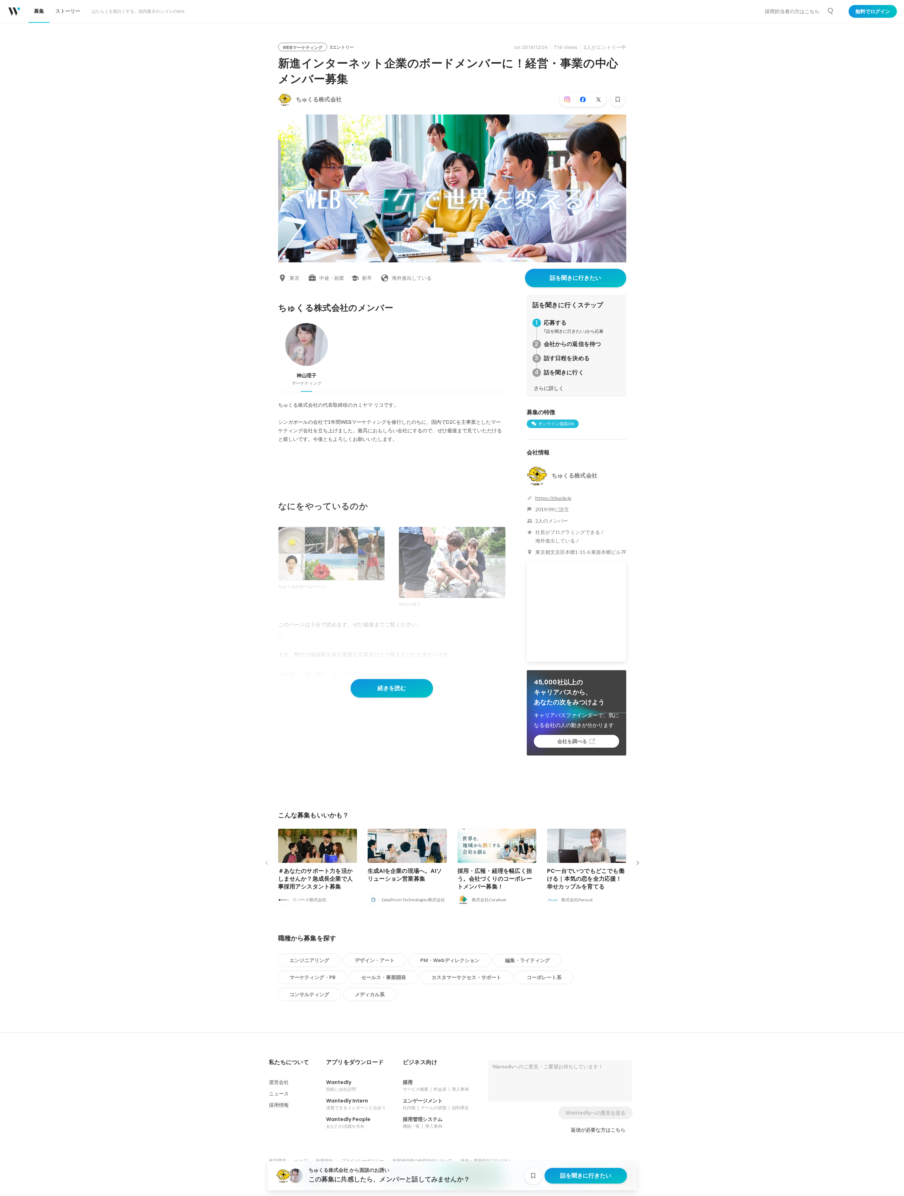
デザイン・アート (375, 960)
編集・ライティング (527, 960)
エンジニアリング (309, 960)
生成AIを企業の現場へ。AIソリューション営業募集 (405, 875)
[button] (289, 1062)
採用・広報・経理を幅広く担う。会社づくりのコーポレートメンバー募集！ (495, 879)
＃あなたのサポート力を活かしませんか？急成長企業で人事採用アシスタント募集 (315, 879)
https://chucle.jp (553, 498)
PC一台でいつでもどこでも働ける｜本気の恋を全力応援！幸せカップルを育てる (585, 879)
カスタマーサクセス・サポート (466, 977)
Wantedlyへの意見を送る (595, 1112)
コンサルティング (309, 994)
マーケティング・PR (312, 977)
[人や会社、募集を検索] (831, 11)
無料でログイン (872, 11)
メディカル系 (370, 994)
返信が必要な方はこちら (598, 1129)
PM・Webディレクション (450, 960)
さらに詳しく (549, 388)
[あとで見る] (618, 99)
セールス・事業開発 (383, 977)
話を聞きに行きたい (575, 278)
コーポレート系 (544, 977)
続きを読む (392, 688)
